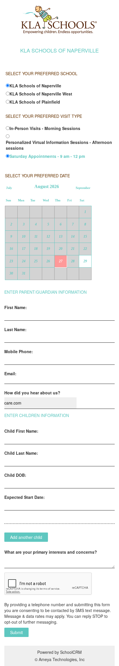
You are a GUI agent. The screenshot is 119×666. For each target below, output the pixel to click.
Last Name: (15, 329)
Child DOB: (15, 475)
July (9, 187)
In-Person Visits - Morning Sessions (45, 128)
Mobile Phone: (18, 351)
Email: (10, 373)
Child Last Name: (21, 453)
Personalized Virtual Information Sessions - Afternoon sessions (59, 145)
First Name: (15, 307)
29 (85, 261)
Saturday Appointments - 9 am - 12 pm (47, 156)
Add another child (26, 537)
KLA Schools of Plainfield (35, 102)
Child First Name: (21, 431)
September (83, 187)
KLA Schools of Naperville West (41, 94)
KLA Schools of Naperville (35, 86)
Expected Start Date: (24, 497)
